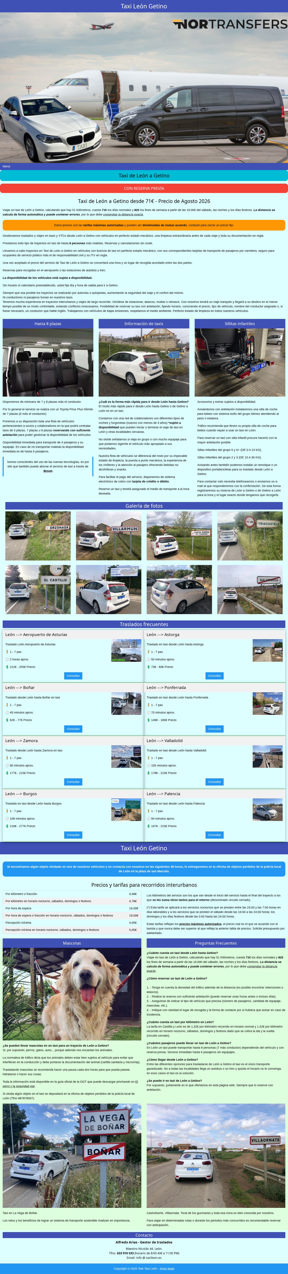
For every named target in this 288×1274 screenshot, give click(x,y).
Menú (6, 166)
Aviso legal (167, 1268)
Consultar (73, 675)
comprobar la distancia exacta (123, 214)
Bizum (48, 471)
